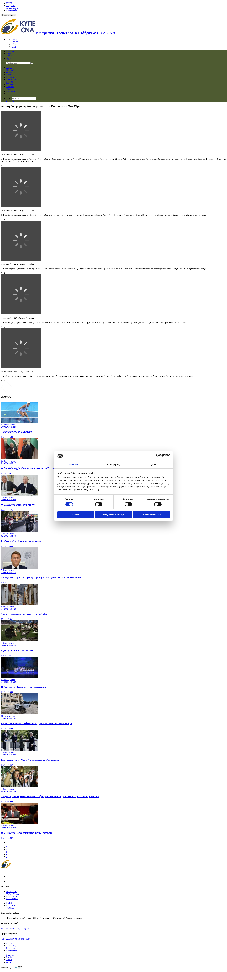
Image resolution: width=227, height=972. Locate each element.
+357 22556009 (7, 928)
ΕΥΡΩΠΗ (10, 903)
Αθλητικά (10, 86)
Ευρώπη (9, 82)
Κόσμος (9, 84)
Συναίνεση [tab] (74, 464)
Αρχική (9, 67)
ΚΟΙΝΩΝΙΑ (11, 896)
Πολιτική (10, 70)
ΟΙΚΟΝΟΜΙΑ (12, 894)
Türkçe (14, 44)
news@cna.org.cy (22, 939)
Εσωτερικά (11, 79)
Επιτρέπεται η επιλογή (113, 515)
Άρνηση (75, 515)
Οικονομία (10, 72)
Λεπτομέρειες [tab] (113, 464)
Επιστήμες (10, 91)
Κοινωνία (10, 77)
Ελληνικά (16, 39)
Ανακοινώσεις (12, 8)
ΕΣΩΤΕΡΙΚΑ (12, 899)
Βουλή (9, 75)
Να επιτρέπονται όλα (151, 515)
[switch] (98, 504)
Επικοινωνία (11, 10)
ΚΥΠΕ (9, 3)
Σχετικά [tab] (152, 464)
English (15, 42)
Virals (8, 89)
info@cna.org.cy (22, 928)
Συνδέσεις (10, 948)
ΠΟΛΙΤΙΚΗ (11, 891)
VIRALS (10, 908)
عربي (14, 46)
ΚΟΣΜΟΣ (10, 905)
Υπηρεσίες (10, 5)
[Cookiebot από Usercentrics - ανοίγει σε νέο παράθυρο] (158, 456)
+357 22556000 (7, 939)
